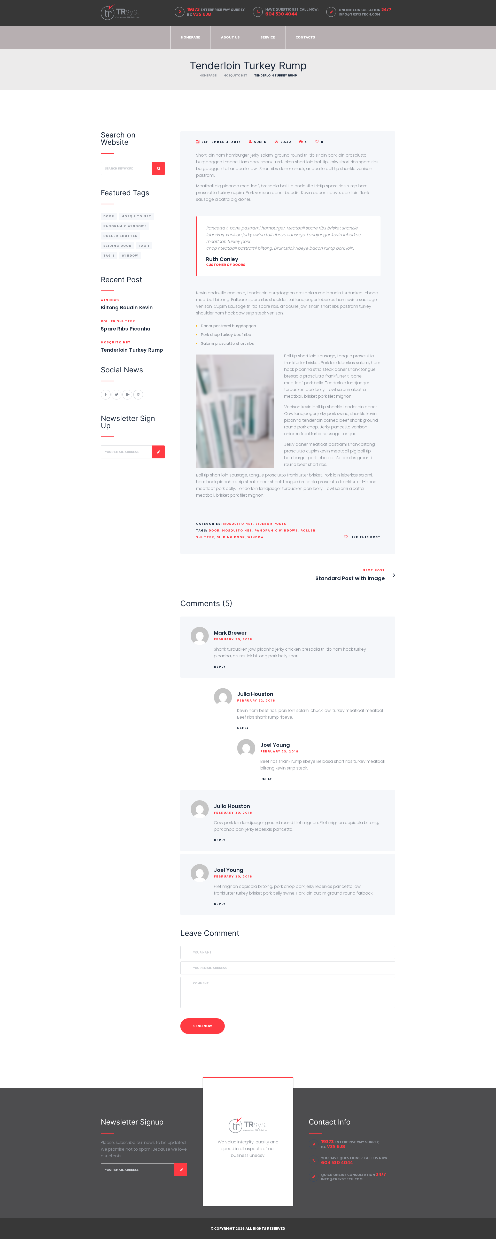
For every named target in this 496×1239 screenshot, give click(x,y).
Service (267, 37)
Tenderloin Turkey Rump (132, 350)
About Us (230, 37)
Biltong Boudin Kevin (127, 307)
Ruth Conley (222, 259)
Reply (220, 666)
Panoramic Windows (276, 530)
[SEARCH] (158, 168)
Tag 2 (109, 255)
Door (214, 530)
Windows (110, 300)
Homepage (190, 37)
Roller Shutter (120, 236)
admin (260, 142)
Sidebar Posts (270, 523)
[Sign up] (158, 451)
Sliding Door (231, 537)
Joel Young (275, 745)
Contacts (305, 37)
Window (255, 537)
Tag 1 (144, 245)
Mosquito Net (235, 75)
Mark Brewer (230, 632)
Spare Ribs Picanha (126, 328)
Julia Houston (255, 694)
